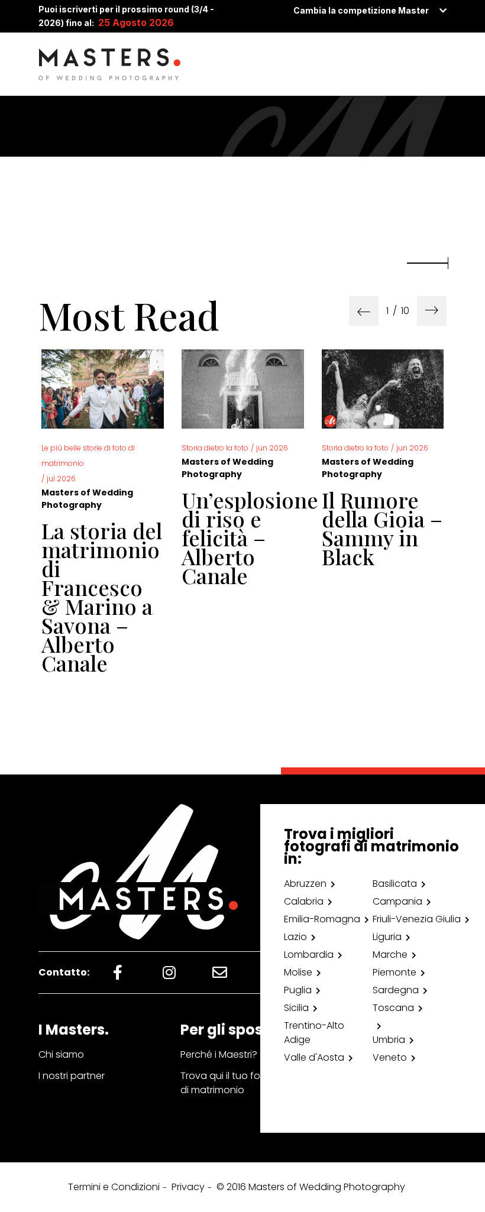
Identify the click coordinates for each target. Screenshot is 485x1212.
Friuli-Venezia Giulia (417, 919)
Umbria (389, 1039)
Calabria (304, 901)
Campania (397, 901)
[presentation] (364, 311)
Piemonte (394, 972)
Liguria (387, 937)
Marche (390, 954)
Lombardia (309, 954)
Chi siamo (61, 1054)
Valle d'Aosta (314, 1057)
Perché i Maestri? (218, 1054)
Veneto (390, 1057)
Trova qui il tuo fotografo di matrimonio (238, 1083)
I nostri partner (71, 1076)
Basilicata (395, 883)
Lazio (295, 937)
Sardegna (396, 990)
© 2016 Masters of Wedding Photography (310, 1187)
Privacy (188, 1187)
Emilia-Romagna (322, 919)
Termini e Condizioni (114, 1187)
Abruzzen (305, 883)
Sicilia (296, 1008)
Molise (298, 972)
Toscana (393, 1008)
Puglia (298, 990)
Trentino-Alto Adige (314, 1032)
